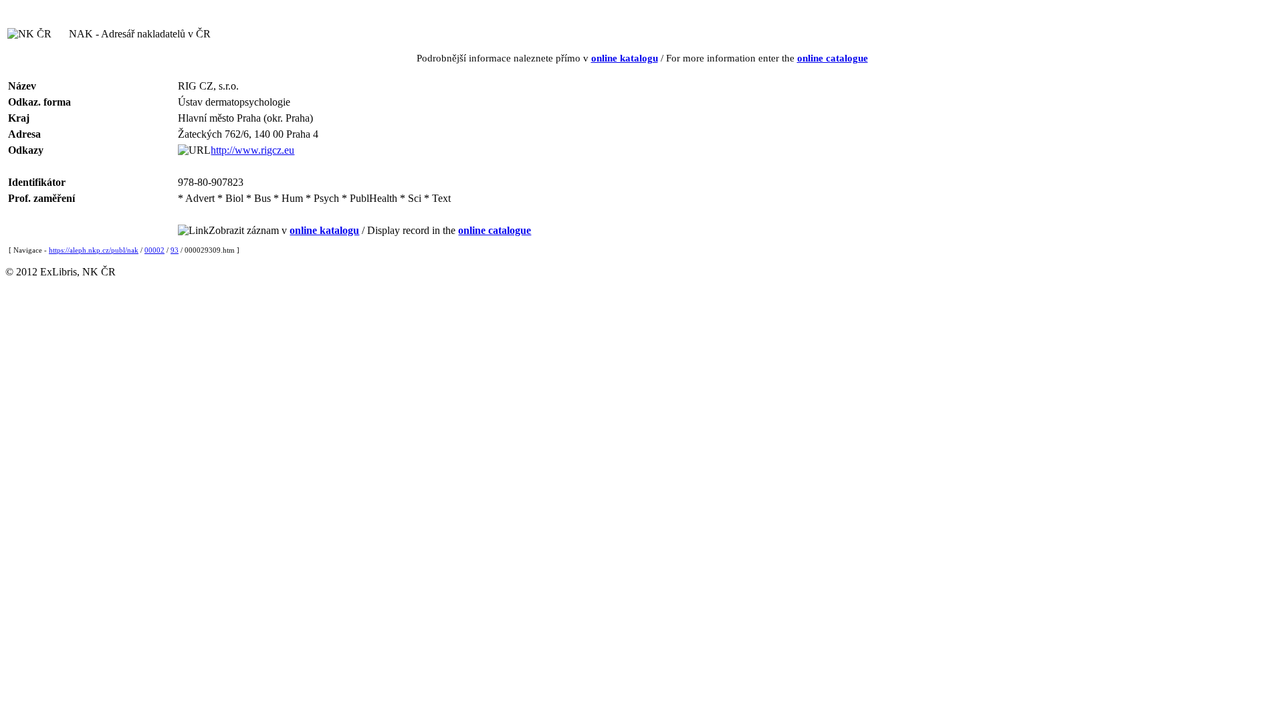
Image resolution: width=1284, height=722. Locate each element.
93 (175, 250)
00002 (154, 250)
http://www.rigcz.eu (252, 150)
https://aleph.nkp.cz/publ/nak (93, 250)
